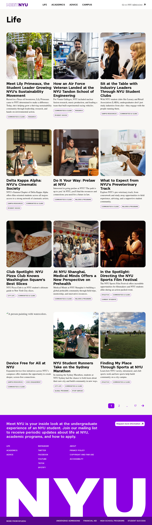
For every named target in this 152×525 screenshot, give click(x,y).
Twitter (42, 450)
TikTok (41, 463)
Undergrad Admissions (68, 521)
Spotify (42, 467)
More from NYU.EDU (16, 521)
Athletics (105, 295)
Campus (87, 4)
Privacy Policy (77, 450)
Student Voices (61, 115)
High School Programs (112, 521)
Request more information (128, 424)
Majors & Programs (83, 199)
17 (135, 405)
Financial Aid (90, 521)
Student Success (137, 521)
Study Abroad (77, 391)
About (73, 446)
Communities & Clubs (16, 117)
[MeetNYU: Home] (17, 4)
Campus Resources (109, 114)
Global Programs (62, 391)
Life (45, 4)
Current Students (109, 299)
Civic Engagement (33, 382)
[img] (29, 56)
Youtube (42, 459)
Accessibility (76, 459)
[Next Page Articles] (143, 405)
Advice (73, 4)
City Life (11, 296)
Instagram (43, 446)
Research (32, 117)
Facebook (43, 455)
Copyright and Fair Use (82, 455)
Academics (58, 4)
